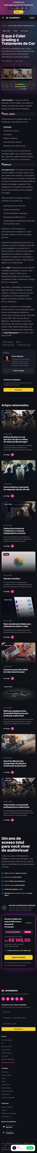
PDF (8, 268)
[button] (23, 1148)
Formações (5, 1072)
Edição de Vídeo (7, 1046)
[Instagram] (7, 999)
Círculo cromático (12, 578)
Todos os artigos (18, 370)
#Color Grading (8, 342)
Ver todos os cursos (8, 1062)
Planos (4, 1081)
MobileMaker (6, 1094)
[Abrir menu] (3, 18)
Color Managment (11, 333)
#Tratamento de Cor (24, 345)
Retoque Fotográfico (8, 1059)
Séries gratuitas (6, 1075)
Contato (4, 1110)
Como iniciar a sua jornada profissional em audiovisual (16, 806)
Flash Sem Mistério (7, 1091)
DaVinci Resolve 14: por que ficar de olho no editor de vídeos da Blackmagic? (16, 439)
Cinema (15, 31)
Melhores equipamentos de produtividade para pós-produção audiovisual (16, 713)
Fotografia (5, 1056)
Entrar (32, 18)
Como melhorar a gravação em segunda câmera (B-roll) (17, 488)
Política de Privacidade (9, 1113)
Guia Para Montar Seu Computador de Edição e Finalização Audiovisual (15, 763)
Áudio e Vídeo (6, 31)
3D (2, 1043)
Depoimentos (6, 1085)
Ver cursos (18, 390)
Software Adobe (7, 1053)
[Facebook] (3, 999)
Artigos (4, 25)
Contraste (7, 127)
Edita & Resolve (6, 1088)
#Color (18, 342)
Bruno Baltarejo (7, 61)
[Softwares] (18, 164)
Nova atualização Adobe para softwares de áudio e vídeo (17, 625)
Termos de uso (6, 1116)
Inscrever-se (18, 1029)
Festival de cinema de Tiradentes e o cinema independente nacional (14, 530)
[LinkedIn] (21, 999)
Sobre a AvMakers (7, 1107)
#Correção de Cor (8, 345)
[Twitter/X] (17, 999)
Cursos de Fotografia (8, 1097)
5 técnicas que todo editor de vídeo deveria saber (16, 670)
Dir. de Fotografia (7, 1040)
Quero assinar (18, 957)
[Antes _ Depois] (18, 113)
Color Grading (24, 31)
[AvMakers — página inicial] (13, 18)
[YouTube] (12, 999)
